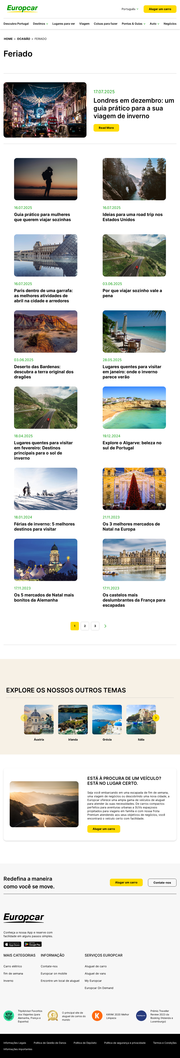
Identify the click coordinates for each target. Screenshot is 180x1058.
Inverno (8, 980)
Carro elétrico (13, 966)
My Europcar (93, 980)
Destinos (39, 23)
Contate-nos (162, 882)
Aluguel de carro (96, 966)
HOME (8, 39)
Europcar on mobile (54, 973)
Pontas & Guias (132, 23)
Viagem (84, 23)
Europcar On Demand (99, 988)
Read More (106, 127)
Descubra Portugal (16, 23)
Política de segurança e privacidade (125, 1042)
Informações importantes (18, 1049)
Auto (153, 23)
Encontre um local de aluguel (60, 980)
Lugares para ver (63, 23)
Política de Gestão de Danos (50, 1042)
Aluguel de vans (95, 973)
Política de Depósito (85, 1042)
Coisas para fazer (105, 23)
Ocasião (23, 39)
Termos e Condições (164, 1042)
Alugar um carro (160, 9)
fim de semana (13, 973)
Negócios (170, 23)
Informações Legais (15, 1042)
